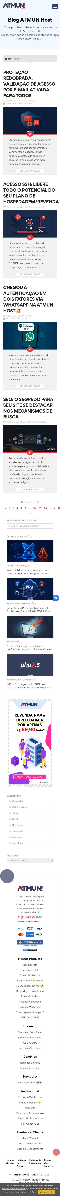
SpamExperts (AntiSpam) (30, 1012)
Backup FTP (30, 964)
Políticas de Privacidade (35, 1162)
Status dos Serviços (48, 1163)
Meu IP (35, 1174)
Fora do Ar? (19, 1174)
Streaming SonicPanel (30, 1032)
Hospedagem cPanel (30, 980)
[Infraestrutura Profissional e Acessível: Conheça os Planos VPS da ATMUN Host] (30, 589)
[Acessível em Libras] (56, 598)
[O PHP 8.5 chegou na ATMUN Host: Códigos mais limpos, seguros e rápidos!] (30, 665)
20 (40, 508)
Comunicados (11, 100)
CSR (47, 1174)
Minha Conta (28, 1138)
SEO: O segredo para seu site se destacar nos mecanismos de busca (28, 408)
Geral (15, 206)
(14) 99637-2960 (31, 917)
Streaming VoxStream (30, 1037)
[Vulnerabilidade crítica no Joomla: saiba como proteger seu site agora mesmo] (30, 551)
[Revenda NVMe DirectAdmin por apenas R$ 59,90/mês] (30, 742)
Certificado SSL (30, 970)
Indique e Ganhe (28, 1102)
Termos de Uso (10, 1162)
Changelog (18, 800)
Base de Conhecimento (30, 1148)
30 (45, 508)
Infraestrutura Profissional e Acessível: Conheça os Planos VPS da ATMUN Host (29, 609)
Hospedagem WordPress (30, 991)
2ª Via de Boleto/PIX (30, 1143)
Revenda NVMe (30, 996)
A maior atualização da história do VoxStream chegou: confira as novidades (29, 647)
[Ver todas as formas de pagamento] (30, 931)
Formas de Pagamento (30, 1118)
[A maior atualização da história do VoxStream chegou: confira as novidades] (30, 627)
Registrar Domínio (30, 1062)
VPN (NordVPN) (30, 1017)
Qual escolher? (31, 1042)
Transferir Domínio (30, 1068)
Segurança (29, 100)
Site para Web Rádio (30, 1048)
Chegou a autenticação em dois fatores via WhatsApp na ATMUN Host (28, 299)
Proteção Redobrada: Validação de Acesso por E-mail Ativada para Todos (29, 83)
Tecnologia (28, 679)
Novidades (9, 315)
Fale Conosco (29, 1123)
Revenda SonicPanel (30, 1001)
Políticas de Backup (21, 1163)
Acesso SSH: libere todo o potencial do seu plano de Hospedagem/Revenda (31, 193)
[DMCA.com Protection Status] (30, 948)
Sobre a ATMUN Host (30, 1097)
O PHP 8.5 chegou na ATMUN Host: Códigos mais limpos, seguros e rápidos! (29, 686)
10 (34, 508)
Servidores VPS (26, 1082)
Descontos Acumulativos (30, 1113)
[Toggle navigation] (55, 6)
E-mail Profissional (30, 975)
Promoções (28, 603)
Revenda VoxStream (30, 1006)
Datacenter (30, 1107)
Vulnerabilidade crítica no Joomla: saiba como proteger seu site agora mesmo (28, 571)
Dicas (6, 206)
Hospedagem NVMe (27, 985)
